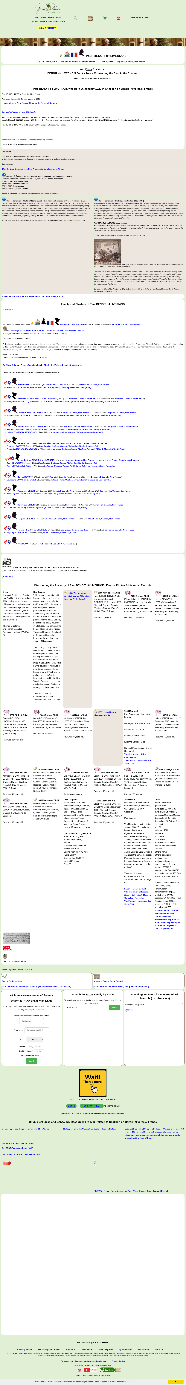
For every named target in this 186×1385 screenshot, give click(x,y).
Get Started (143, 1349)
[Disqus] (93, 1229)
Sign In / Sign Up (47, 28)
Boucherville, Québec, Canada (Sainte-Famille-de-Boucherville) (91, 415)
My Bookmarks (125, 1349)
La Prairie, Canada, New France (123, 460)
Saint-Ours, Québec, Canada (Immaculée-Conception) (66, 387)
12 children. (104, 117)
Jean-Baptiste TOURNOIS (18, 494)
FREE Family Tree (139, 17)
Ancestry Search (24, 1349)
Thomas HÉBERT (14, 446)
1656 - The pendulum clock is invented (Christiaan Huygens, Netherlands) (77, 596)
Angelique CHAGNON (17, 533)
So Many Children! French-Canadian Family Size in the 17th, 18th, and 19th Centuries (42, 365)
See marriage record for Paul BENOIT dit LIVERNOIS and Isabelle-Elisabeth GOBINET (46, 331)
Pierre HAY (11, 508)
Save (7, 947)
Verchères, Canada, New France (120, 530)
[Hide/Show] (7, 310)
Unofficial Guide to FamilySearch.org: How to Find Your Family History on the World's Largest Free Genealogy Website (168, 922)
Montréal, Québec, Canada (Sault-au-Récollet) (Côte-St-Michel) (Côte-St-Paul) (82, 401)
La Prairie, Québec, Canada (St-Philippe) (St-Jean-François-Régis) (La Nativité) (80, 466)
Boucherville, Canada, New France (116, 491)
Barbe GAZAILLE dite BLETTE (20, 387)
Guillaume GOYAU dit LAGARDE (21, 480)
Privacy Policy (118, 1361)
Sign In (129, 1010)
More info (131, 1382)
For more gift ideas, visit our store (17, 1143)
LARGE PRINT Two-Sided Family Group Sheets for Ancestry (121, 986)
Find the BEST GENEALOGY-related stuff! (21, 1154)
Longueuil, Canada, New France (131, 61)
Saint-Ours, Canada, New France (94, 385)
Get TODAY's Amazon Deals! (48, 17)
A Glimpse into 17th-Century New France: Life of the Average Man (32, 296)
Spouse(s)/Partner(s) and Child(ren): (19, 112)
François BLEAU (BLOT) (18, 401)
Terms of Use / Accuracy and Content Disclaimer (83, 1361)
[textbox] (93, 1007)
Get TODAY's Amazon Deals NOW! (17, 1148)
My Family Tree (106, 1349)
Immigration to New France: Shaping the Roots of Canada (30, 103)
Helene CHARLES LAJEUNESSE (21, 432)
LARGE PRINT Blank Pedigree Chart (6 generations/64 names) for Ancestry (36, 986)
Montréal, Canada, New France (126, 324)
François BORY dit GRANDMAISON (23, 449)
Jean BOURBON (14, 463)
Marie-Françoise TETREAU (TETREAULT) (25, 415)
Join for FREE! (91, 1106)
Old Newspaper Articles (49, 1349)
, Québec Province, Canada (53, 385)
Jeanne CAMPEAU (15, 429)
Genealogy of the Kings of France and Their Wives (25, 1129)
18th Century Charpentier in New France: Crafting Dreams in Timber (33, 169)
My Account (87, 1349)
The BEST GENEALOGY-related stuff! (48, 21)
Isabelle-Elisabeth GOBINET (26, 117)
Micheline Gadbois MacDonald (24, 194)
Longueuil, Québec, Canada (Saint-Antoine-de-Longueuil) (76, 432)
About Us (159, 1349)
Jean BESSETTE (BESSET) (19, 466)
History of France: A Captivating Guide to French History (89, 1129)
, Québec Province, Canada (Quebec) (59, 533)
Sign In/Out (71, 1349)
